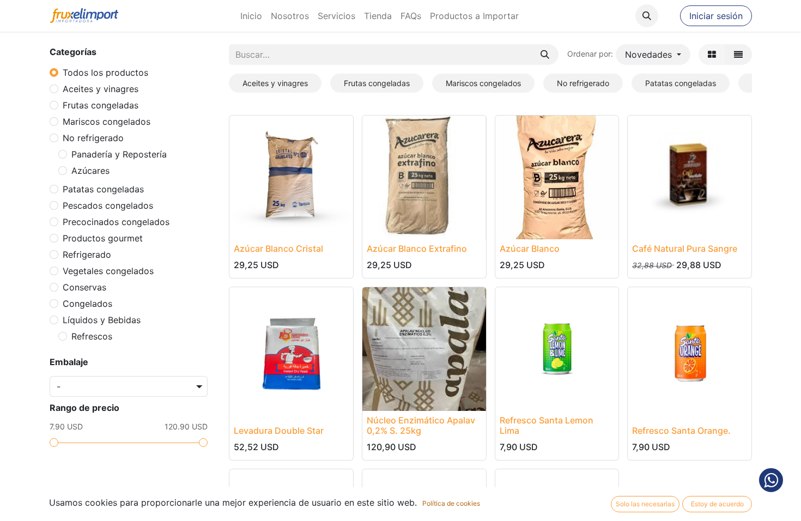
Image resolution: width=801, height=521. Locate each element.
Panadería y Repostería (119, 154)
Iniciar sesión (716, 15)
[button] (646, 15)
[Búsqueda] (545, 54)
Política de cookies (451, 503)
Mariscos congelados (106, 121)
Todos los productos (105, 72)
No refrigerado (93, 137)
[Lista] (738, 54)
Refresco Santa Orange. (681, 430)
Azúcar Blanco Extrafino (417, 248)
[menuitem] (251, 16)
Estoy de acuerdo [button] (717, 504)
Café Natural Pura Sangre (684, 248)
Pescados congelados (108, 205)
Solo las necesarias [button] (645, 504)
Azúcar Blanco (530, 248)
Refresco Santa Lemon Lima (546, 425)
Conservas (84, 287)
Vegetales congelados (108, 270)
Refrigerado (87, 254)
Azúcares (90, 170)
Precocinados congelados (116, 221)
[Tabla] (712, 54)
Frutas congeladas (100, 105)
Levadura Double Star (279, 430)
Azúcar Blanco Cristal (278, 248)
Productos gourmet (103, 238)
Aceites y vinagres (100, 88)
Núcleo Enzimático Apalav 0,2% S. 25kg (421, 425)
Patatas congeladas (103, 189)
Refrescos (91, 336)
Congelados (87, 303)
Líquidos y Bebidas (102, 319)
